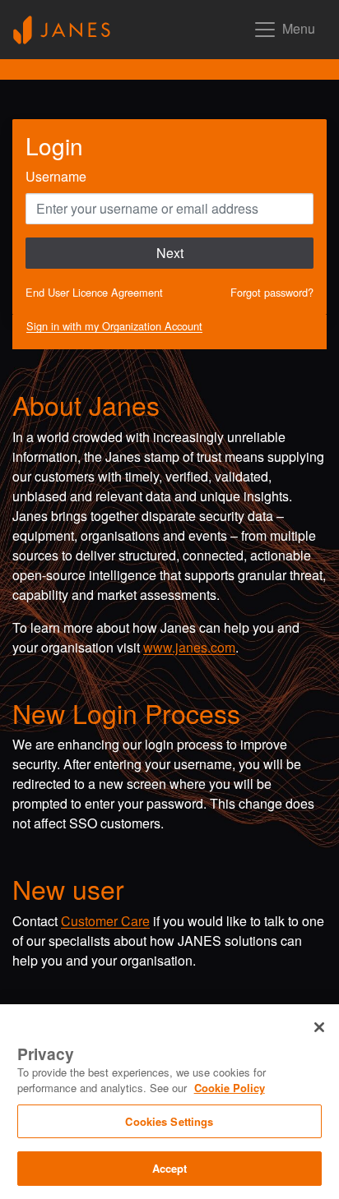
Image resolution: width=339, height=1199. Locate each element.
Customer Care (105, 920)
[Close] (319, 1027)
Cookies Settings (169, 1121)
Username (56, 176)
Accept (170, 1168)
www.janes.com (189, 647)
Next (169, 252)
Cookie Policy (229, 1087)
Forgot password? (271, 292)
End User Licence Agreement (94, 292)
